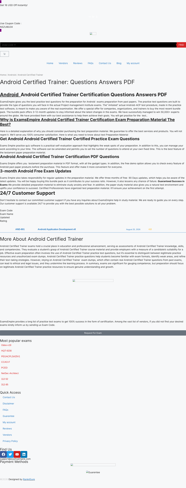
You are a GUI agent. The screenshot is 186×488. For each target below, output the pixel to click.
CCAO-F (5, 362)
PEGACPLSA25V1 (10, 356)
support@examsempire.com (15, 459)
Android (12, 75)
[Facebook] (3, 454)
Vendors (63, 63)
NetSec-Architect (10, 373)
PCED (4, 367)
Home (50, 63)
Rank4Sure (29, 479)
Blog (119, 63)
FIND (181, 45)
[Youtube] (17, 454)
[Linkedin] (23, 454)
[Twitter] (10, 454)
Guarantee (8, 416)
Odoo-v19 (6, 345)
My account (133, 63)
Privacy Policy (10, 441)
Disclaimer (8, 403)
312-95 (4, 384)
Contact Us (105, 63)
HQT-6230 (6, 350)
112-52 (4, 379)
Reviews (77, 63)
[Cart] (4, 54)
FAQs (90, 63)
